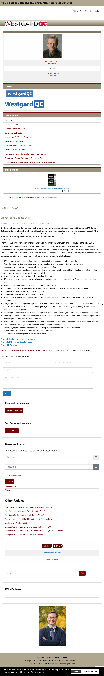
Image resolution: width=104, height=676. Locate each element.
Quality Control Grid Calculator (18, 145)
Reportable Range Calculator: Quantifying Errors (25, 154)
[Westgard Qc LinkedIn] (52, 104)
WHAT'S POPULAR (52, 553)
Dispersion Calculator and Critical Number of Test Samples (30, 162)
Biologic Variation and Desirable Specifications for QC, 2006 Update (34, 531)
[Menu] (97, 22)
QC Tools (9, 120)
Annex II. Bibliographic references (16, 342)
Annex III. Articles (9, 345)
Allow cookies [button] (90, 671)
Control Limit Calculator (15, 150)
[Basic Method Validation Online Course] (52, 179)
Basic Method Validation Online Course (52, 188)
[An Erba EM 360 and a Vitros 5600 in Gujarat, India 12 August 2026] (52, 594)
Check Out (89, 11)
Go (82, 573)
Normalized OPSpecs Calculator (18, 137)
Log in (10, 481)
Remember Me (14, 475)
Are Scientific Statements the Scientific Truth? (24, 515)
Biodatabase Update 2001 (16, 523)
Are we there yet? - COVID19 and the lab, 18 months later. (30, 519)
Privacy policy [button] (37, 672)
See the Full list (14, 410)
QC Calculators (11, 124)
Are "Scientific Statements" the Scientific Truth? (25, 511)
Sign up (8, 490)
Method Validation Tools (15, 129)
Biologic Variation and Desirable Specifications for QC (28, 527)
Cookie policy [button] (22, 672)
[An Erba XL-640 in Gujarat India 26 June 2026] (52, 599)
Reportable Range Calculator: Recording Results (25, 158)
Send (7, 393)
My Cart (80, 11)
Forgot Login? (11, 487)
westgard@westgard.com (64, 663)
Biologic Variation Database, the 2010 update (24, 535)
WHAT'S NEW (52, 559)
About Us (52, 68)
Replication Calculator (14, 141)
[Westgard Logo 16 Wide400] (26, 23)
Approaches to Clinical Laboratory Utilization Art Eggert (28, 507)
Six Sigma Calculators (14, 133)
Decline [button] (76, 671)
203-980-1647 (38, 663)
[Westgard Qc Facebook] (52, 93)
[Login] (47, 545)
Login (97, 11)
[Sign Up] (57, 545)
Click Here (12, 431)
